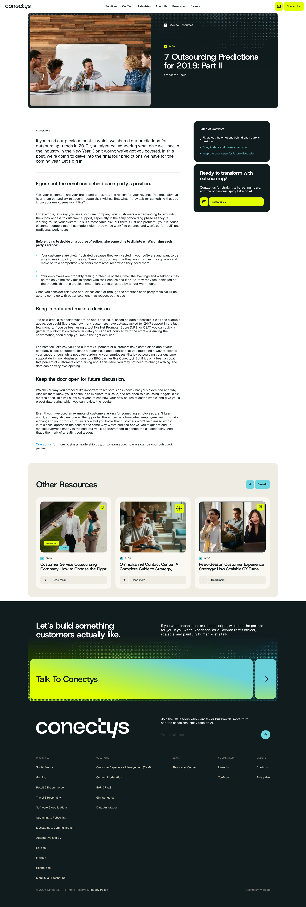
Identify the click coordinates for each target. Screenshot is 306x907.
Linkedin (223, 767)
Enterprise (263, 777)
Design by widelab (258, 890)
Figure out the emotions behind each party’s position (231, 139)
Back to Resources (181, 25)
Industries (144, 6)
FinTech (41, 858)
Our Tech (127, 6)
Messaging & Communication (55, 828)
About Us (161, 6)
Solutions (111, 6)
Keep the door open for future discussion (228, 153)
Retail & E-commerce (50, 787)
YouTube (223, 777)
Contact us (44, 444)
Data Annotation (107, 807)
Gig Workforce (105, 797)
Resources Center (184, 767)
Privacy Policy (98, 890)
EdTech (41, 848)
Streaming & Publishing (51, 817)
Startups (262, 767)
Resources (179, 6)
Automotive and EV (48, 838)
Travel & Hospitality (48, 797)
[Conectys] (16, 6)
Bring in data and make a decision (224, 147)
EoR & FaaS (103, 787)
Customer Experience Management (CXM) (123, 767)
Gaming (41, 777)
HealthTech (43, 868)
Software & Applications (51, 807)
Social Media (44, 767)
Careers (195, 6)
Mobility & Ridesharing (51, 878)
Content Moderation (109, 777)
